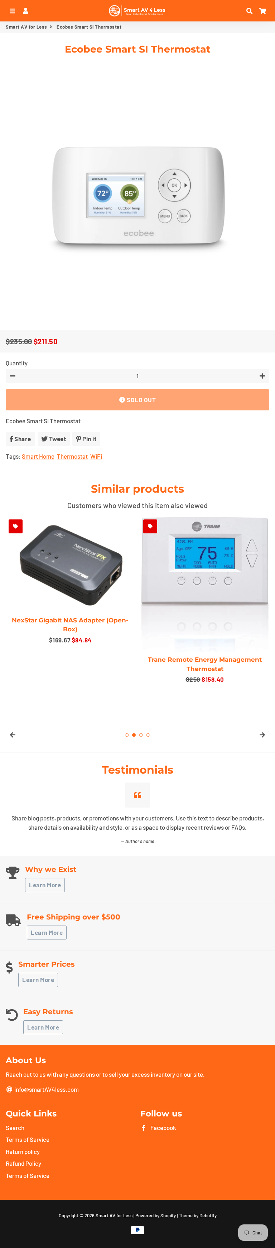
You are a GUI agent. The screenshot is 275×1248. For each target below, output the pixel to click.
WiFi (96, 456)
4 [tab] (148, 735)
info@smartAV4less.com (46, 1089)
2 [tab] (134, 735)
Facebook (162, 1127)
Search (15, 1127)
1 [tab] (127, 735)
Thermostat (72, 456)
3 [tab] (141, 735)
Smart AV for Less (26, 27)
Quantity (17, 362)
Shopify (168, 1215)
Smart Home (38, 456)
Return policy (23, 1151)
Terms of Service (27, 1139)
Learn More (45, 884)
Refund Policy (23, 1163)
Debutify (208, 1215)
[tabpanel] (70, 581)
